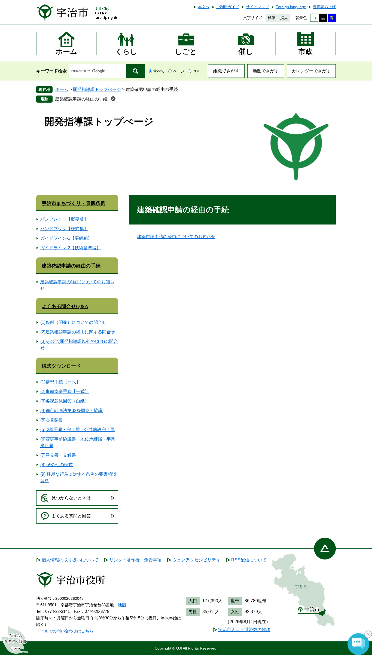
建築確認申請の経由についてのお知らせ (176, 236)
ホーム (61, 89)
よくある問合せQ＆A (65, 306)
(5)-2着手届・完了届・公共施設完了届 (77, 429)
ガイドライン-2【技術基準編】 (70, 247)
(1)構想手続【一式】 (60, 382)
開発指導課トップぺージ (97, 89)
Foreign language (291, 7)
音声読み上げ (324, 7)
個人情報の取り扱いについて (70, 560)
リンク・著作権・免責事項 (135, 560)
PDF (196, 71)
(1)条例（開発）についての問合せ (73, 322)
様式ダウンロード (61, 366)
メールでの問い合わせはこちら (64, 631)
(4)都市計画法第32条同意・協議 (71, 410)
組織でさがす (226, 71)
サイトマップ (257, 7)
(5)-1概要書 (51, 420)
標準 (271, 18)
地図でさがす (266, 71)
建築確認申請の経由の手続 (81, 99)
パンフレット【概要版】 (64, 219)
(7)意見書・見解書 (58, 455)
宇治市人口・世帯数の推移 (244, 629)
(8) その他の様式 (56, 464)
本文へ (203, 7)
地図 (122, 604)
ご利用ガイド (227, 7)
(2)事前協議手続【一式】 (64, 391)
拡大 (284, 18)
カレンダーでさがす (311, 71)
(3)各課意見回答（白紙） (64, 401)
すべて (159, 71)
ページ (178, 71)
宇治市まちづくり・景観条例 (73, 203)
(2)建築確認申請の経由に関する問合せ (77, 332)
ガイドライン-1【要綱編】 (66, 238)
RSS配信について (249, 560)
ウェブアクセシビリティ (196, 560)
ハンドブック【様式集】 (64, 228)
